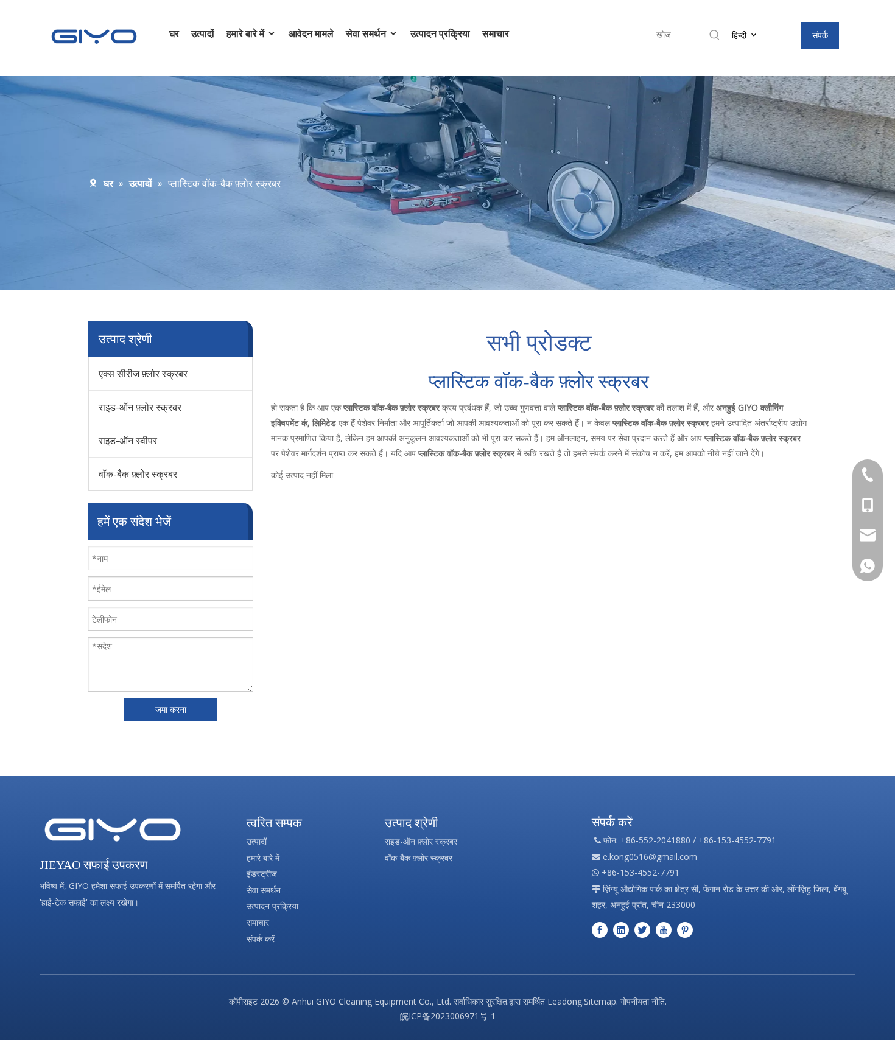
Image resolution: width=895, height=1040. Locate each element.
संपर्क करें (261, 938)
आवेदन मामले (311, 33)
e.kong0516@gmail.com (650, 856)
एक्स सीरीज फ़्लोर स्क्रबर (143, 373)
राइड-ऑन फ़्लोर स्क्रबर (140, 407)
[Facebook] (600, 929)
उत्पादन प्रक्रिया (440, 33)
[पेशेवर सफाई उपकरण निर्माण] (113, 830)
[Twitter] (642, 929)
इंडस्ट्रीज (262, 873)
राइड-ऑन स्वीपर (128, 440)
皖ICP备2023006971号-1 (448, 1016)
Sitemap (600, 1001)
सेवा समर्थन (367, 33)
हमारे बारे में (246, 33)
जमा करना (170, 709)
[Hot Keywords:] (715, 35)
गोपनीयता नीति (642, 1001)
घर (174, 33)
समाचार (495, 33)
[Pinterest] (685, 929)
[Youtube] (664, 929)
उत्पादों (202, 33)
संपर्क (820, 35)
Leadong (564, 1001)
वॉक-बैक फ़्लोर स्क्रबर (138, 474)
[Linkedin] (621, 929)
